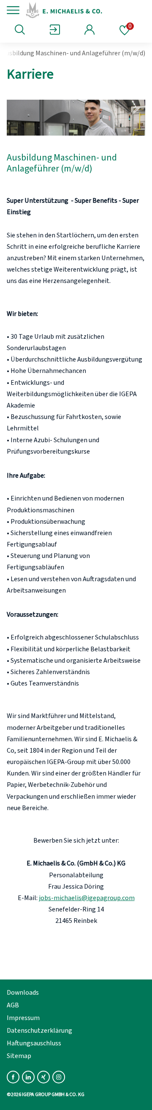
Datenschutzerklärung (39, 1030)
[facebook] (13, 1077)
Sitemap (19, 1056)
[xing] (43, 1077)
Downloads (23, 992)
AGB (13, 1005)
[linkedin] (28, 1077)
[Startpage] (81, 10)
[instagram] (58, 1077)
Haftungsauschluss (34, 1043)
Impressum (23, 1018)
